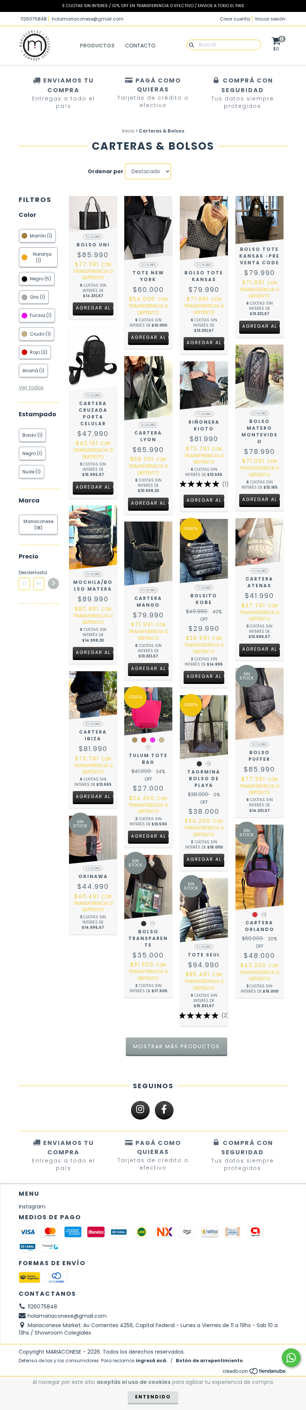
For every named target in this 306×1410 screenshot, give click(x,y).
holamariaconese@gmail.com (88, 19)
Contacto (140, 45)
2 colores (148, 265)
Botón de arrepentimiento (209, 1360)
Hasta (38, 572)
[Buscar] (190, 44)
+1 (148, 748)
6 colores (148, 590)
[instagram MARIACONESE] (140, 1110)
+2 (208, 764)
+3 (264, 915)
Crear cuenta (235, 19)
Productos (97, 45)
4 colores (259, 571)
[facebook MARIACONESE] (164, 1110)
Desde (24, 572)
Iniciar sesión (270, 19)
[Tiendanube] (254, 1373)
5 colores (92, 237)
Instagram (32, 1206)
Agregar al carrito (94, 308)
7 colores (204, 414)
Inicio (128, 131)
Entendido (153, 1397)
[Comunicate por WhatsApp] (291, 1357)
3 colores (259, 745)
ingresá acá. (152, 1360)
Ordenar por (106, 171)
